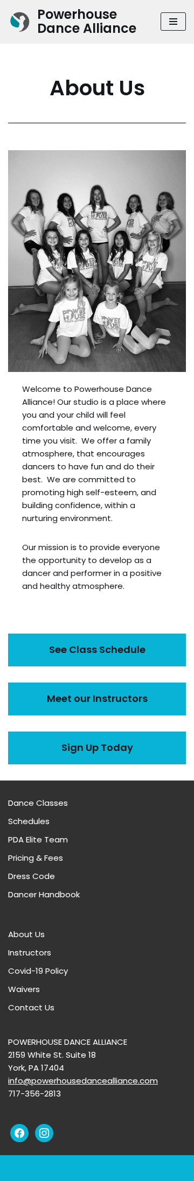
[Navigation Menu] (173, 21)
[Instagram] (44, 1132)
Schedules (29, 821)
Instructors (29, 952)
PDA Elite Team (38, 839)
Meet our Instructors (97, 698)
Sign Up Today (97, 747)
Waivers (24, 989)
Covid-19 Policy (38, 970)
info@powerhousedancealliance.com (83, 1080)
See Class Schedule (97, 649)
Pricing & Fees (35, 857)
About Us (26, 934)
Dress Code (31, 876)
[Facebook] (19, 1132)
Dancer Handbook (44, 894)
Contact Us (31, 1007)
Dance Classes (38, 803)
